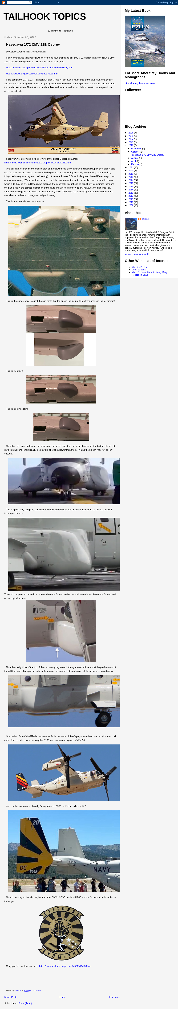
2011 (131, 199)
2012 (131, 196)
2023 (131, 142)
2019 (131, 174)
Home (62, 997)
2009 (131, 205)
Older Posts (114, 997)
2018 (131, 177)
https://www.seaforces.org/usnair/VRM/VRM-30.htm (65, 966)
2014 (131, 189)
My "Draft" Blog (139, 267)
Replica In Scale (140, 275)
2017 (131, 180)
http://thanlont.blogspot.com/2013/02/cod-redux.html (32, 73)
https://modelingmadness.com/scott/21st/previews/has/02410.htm (37, 162)
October (135, 151)
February (136, 164)
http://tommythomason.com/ (140, 83)
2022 (131, 145)
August (135, 158)
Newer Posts (10, 997)
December (136, 148)
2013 (131, 192)
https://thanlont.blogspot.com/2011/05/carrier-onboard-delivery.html (39, 67)
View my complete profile (137, 254)
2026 (131, 132)
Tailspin (145, 219)
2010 (131, 202)
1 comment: (36, 990)
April (133, 161)
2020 (131, 170)
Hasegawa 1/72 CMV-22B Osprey (33, 44)
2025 (131, 136)
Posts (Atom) (25, 1003)
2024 (131, 139)
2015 (131, 186)
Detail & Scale (139, 269)
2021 (131, 167)
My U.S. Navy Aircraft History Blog (149, 272)
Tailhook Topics (44, 16)
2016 (131, 183)
